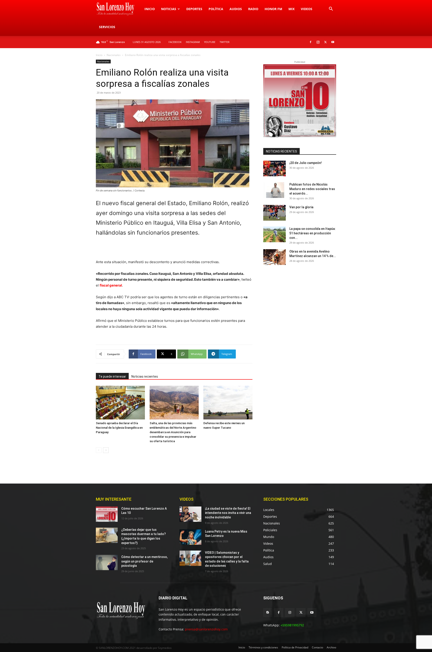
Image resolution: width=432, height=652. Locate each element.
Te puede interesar (112, 376)
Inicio (149, 9)
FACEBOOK (175, 42)
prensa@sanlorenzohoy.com (206, 629)
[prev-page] (98, 450)
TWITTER (225, 42)
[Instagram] (318, 42)
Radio (253, 9)
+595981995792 (292, 625)
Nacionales (114, 55)
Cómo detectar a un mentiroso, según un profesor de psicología (144, 561)
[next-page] (106, 450)
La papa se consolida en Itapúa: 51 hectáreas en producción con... (312, 233)
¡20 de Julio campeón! (305, 163)
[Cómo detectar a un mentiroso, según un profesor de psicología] (107, 562)
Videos (306, 9)
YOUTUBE (209, 42)
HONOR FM (273, 9)
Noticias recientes (144, 376)
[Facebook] (310, 42)
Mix (291, 9)
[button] (330, 9)
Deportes (194, 9)
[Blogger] (267, 612)
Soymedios (165, 648)
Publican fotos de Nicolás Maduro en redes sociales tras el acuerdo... (312, 189)
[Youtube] (332, 42)
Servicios (107, 27)
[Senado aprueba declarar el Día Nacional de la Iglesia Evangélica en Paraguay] (120, 402)
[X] (325, 42)
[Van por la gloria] (274, 213)
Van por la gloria (301, 207)
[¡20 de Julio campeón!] (274, 168)
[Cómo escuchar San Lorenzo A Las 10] (107, 514)
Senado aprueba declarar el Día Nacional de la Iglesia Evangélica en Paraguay (119, 427)
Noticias (168, 9)
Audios (236, 9)
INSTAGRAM (193, 42)
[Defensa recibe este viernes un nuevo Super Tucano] (227, 402)
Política (216, 9)
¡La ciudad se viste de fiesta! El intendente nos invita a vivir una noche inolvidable (228, 513)
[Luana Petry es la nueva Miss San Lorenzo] (190, 537)
